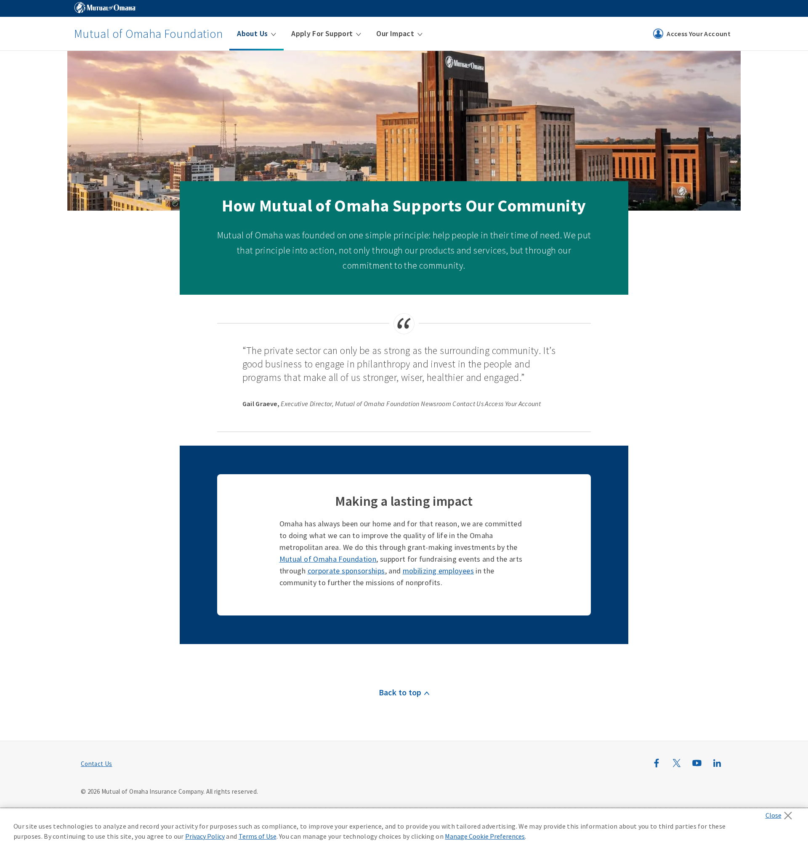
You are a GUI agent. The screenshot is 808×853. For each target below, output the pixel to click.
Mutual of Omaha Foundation (148, 33)
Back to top (400, 692)
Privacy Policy (205, 836)
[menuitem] (256, 33)
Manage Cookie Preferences (485, 836)
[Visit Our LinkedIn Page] (717, 767)
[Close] (780, 813)
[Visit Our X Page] (676, 767)
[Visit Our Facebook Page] (656, 767)
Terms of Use (257, 836)
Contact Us (96, 764)
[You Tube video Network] (697, 767)
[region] (404, 830)
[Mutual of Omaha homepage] (105, 9)
